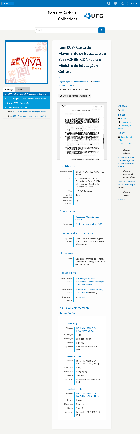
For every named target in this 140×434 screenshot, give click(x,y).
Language (115, 3)
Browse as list (126, 122)
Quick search (23, 89)
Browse (7, 3)
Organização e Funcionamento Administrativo (74, 81)
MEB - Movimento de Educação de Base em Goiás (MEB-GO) (34, 94)
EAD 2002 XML (126, 143)
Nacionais (97, 81)
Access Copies (67, 313)
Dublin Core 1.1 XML (125, 138)
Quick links (108, 3)
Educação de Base (86, 278)
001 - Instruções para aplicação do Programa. (32, 111)
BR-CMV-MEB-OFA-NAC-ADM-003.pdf (86, 329)
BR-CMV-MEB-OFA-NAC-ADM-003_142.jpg (88, 394)
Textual (81, 297)
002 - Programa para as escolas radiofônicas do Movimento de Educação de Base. (48, 116)
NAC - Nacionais (21, 103)
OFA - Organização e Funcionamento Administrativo (31, 98)
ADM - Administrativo (17, 107)
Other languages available (74, 95)
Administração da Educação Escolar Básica (126, 163)
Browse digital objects (124, 127)
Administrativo (65, 85)
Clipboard (122, 3)
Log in (132, 3)
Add (122, 110)
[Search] (101, 30)
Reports (123, 119)
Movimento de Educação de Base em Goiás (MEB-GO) (74, 78)
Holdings (9, 89)
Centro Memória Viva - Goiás (89, 224)
